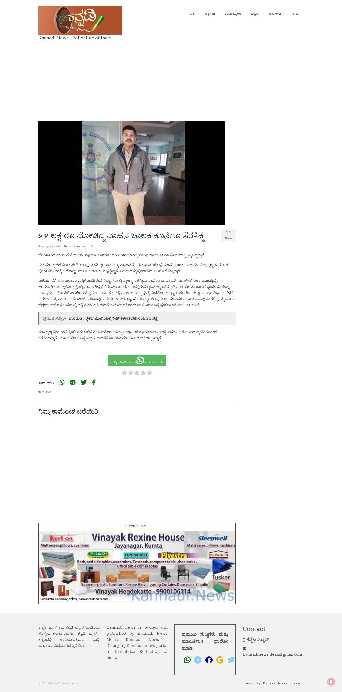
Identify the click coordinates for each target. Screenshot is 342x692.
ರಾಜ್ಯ (83, 246)
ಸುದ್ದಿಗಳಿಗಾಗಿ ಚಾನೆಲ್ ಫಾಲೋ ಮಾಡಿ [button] (137, 362)
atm (42, 392)
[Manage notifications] (331, 681)
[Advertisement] (171, 79)
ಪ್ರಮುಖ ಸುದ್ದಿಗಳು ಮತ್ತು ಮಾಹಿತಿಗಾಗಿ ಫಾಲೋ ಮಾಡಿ (205, 641)
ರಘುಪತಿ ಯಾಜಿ (52, 246)
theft (48, 392)
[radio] (124, 373)
